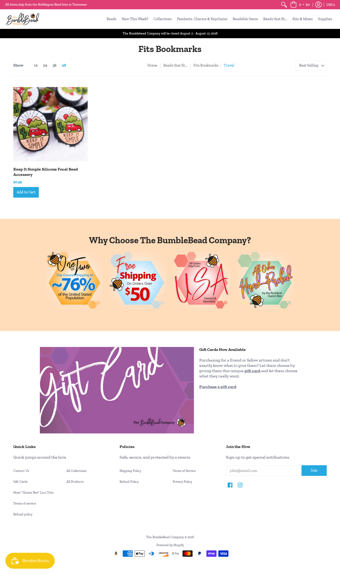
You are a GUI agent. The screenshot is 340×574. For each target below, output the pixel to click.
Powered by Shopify (170, 545)
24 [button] (45, 65)
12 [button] (36, 65)
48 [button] (64, 65)
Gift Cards (20, 482)
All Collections (76, 471)
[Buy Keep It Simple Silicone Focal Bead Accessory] (50, 124)
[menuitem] (284, 4)
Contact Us (21, 471)
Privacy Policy (182, 482)
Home (152, 65)
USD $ (330, 5)
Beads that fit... (175, 65)
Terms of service (24, 503)
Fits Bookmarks (205, 65)
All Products (75, 482)
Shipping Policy (130, 471)
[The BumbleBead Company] (22, 19)
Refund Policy (129, 482)
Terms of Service (184, 471)
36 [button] (55, 65)
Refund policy (22, 514)
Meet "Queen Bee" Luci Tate (33, 492)
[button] (300, 4)
